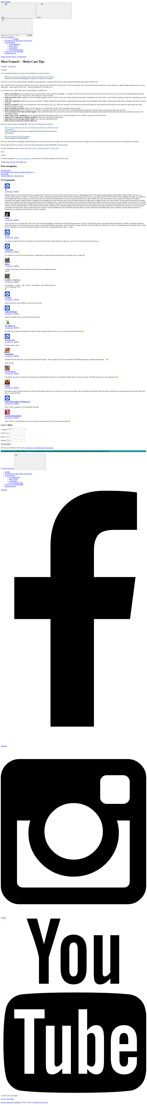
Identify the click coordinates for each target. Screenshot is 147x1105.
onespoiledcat (9, 354)
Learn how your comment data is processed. (39, 448)
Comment (4, 429)
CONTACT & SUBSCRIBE (14, 51)
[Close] (16, 26)
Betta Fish (41, 148)
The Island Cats (10, 326)
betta (7, 162)
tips (25, 162)
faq (15, 162)
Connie (7, 236)
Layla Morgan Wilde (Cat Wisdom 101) (17, 402)
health (21, 162)
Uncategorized (21, 57)
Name (3, 433)
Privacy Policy (13, 46)
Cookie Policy (13, 48)
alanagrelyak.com (10, 53)
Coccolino (8, 298)
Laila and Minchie (11, 312)
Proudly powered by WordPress (11, 1102)
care (11, 162)
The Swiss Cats (10, 340)
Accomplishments (14, 44)
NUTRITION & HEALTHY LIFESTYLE (18, 41)
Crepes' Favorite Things (8, 57)
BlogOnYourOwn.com (41, 1102)
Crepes (7, 218)
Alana (4, 66)
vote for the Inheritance (23, 158)
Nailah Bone (9, 250)
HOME (16, 39)
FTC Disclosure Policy (16, 50)
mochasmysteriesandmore (13, 416)
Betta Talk (55, 148)
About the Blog (10, 42)
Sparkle (7, 386)
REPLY (16, 191)
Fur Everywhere (10, 372)
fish (17, 162)
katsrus (7, 264)
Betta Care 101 (32, 148)
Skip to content (5, 1)
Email (3, 437)
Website (3, 440)
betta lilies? (53, 104)
